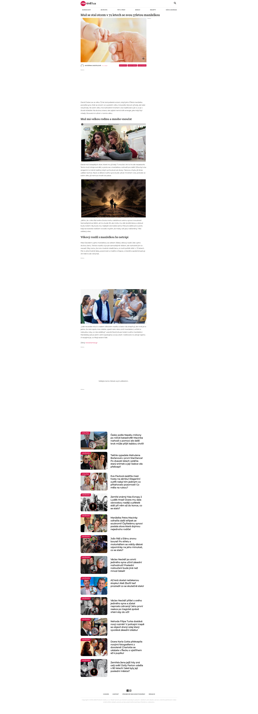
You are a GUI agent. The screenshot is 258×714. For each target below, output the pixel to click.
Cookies (106, 694)
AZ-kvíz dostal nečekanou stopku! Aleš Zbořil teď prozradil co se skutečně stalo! (127, 583)
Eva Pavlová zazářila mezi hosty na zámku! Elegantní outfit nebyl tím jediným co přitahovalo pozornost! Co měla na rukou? (126, 482)
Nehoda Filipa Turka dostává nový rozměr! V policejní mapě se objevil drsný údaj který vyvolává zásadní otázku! (127, 625)
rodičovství (123, 65)
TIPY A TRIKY (121, 10)
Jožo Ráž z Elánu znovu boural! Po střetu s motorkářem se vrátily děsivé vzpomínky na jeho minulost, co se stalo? (127, 544)
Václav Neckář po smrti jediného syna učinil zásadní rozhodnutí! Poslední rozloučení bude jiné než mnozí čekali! (126, 565)
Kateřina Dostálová (93, 65)
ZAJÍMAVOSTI (86, 10)
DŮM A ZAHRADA (171, 10)
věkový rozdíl (132, 65)
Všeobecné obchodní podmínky (133, 694)
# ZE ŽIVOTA (86, 453)
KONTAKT (116, 694)
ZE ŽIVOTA (104, 10)
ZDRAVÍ (137, 10)
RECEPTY (153, 10)
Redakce (152, 694)
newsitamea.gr (91, 343)
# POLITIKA (85, 433)
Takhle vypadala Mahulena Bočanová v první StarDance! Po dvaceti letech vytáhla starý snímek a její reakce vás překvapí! (127, 461)
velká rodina (142, 65)
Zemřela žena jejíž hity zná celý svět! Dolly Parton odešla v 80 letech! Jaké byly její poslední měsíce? (127, 666)
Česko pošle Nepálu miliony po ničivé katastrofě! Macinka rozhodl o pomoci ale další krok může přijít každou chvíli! (127, 439)
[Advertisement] (113, 85)
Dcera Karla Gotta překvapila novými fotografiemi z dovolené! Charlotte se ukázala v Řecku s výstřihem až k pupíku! (126, 647)
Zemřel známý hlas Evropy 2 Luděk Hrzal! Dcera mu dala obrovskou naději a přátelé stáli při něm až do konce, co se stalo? (126, 502)
